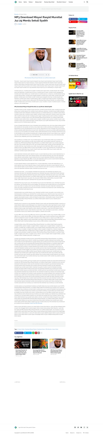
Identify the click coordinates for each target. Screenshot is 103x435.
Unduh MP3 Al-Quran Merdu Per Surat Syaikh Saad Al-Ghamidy (81, 50)
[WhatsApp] (33, 333)
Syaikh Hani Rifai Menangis (36, 303)
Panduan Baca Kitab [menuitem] (49, 2)
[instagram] (84, 427)
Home (67, 432)
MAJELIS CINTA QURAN (28, 432)
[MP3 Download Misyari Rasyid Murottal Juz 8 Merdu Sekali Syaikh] (57, 344)
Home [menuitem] (20, 2)
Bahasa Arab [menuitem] (38, 2)
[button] (84, 2)
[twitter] (78, 427)
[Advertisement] (39, 36)
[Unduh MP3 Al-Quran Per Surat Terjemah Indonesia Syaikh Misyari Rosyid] (72, 42)
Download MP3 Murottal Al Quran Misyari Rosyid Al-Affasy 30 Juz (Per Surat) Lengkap (80, 33)
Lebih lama (62, 382)
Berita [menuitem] (25, 2)
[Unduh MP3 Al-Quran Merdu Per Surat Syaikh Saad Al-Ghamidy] (72, 50)
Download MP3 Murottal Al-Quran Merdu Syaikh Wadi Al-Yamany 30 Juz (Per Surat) (81, 66)
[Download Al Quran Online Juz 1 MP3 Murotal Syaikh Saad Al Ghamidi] (72, 57)
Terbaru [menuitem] (30, 2)
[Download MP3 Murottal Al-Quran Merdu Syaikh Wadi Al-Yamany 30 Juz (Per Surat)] (72, 65)
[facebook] (75, 427)
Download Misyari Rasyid (31, 329)
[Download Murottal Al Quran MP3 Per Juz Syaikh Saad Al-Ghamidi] (40, 344)
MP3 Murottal (48, 329)
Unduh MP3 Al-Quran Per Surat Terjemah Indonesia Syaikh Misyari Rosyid (81, 42)
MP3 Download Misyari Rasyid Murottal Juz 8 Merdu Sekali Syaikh (56, 351)
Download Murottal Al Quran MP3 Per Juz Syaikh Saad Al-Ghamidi (39, 351)
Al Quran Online (22, 14)
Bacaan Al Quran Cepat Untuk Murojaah (51, 9)
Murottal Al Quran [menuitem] (61, 2)
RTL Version (86, 432)
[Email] (39, 333)
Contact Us (78, 432)
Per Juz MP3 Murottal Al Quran (40, 324)
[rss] (87, 427)
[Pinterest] (36, 333)
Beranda (16, 14)
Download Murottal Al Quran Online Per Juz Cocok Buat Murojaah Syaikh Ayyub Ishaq (21, 352)
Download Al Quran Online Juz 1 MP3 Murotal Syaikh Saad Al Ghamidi (81, 57)
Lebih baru (17, 382)
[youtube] (81, 427)
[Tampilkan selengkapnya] (41, 333)
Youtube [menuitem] (71, 2)
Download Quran (41, 329)
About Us (72, 432)
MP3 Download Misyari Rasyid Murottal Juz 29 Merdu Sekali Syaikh (40, 77)
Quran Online (55, 329)
